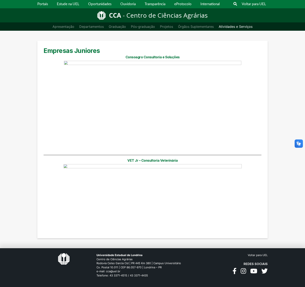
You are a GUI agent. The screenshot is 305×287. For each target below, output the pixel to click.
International (210, 4)
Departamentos (91, 26)
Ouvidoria (128, 4)
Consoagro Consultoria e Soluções (153, 57)
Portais (42, 4)
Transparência (155, 4)
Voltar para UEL (254, 4)
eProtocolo (183, 4)
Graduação (117, 26)
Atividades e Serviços (236, 26)
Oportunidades (99, 4)
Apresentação (63, 26)
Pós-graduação (143, 26)
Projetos (166, 26)
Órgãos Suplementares (196, 26)
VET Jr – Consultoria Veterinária (152, 160)
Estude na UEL (68, 4)
